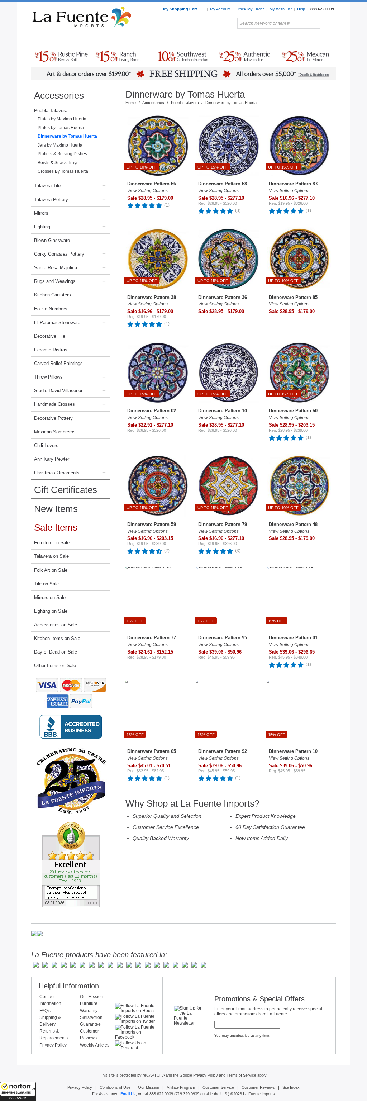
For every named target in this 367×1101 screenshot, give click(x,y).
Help (301, 9)
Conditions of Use (115, 1087)
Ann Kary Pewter (51, 459)
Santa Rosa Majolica (55, 267)
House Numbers (50, 309)
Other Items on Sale (55, 665)
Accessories (59, 95)
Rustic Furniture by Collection (61, 39)
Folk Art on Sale (50, 570)
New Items (56, 508)
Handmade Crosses (54, 404)
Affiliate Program (181, 1087)
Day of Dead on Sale (55, 652)
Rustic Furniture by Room (117, 39)
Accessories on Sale (55, 624)
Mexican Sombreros (55, 432)
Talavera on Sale (51, 556)
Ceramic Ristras (50, 349)
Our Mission (91, 996)
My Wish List (281, 9)
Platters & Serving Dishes (62, 153)
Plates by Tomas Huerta (61, 127)
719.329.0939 (187, 1094)
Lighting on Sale (50, 611)
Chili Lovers (46, 445)
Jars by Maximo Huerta (60, 145)
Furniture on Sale (52, 542)
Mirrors (41, 213)
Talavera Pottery (237, 39)
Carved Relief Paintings (58, 363)
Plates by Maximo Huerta (62, 119)
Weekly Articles (94, 1045)
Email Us (128, 1094)
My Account (220, 9)
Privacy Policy (53, 1045)
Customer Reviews (258, 1087)
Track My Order (250, 9)
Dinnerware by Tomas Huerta (67, 136)
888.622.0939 (322, 9)
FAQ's (45, 1010)
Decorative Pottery (53, 418)
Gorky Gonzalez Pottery (59, 254)
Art (200, 39)
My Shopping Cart (180, 9)
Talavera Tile (47, 185)
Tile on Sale (46, 584)
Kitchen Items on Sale (57, 638)
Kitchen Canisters (52, 295)
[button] (18, 1091)
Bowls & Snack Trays (58, 162)
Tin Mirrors (262, 39)
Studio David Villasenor (58, 390)
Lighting (287, 39)
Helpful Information (69, 986)
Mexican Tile (216, 39)
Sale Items (318, 39)
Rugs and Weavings (55, 281)
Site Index (291, 1087)
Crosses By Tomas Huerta (63, 171)
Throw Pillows (48, 377)
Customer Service (218, 1087)
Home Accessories (168, 39)
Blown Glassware (52, 240)
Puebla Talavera (50, 110)
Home (130, 102)
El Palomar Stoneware (57, 322)
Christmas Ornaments (57, 472)
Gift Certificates (65, 489)
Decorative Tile (49, 336)
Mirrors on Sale (50, 597)
